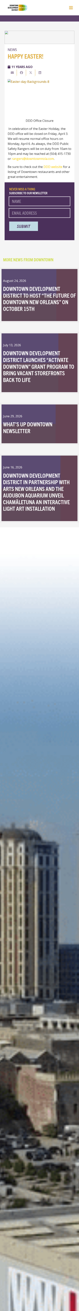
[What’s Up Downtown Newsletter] (39, 424)
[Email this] (12, 73)
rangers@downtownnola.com (33, 159)
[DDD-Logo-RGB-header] (15, 8)
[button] (71, 8)
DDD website (53, 167)
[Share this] (21, 73)
